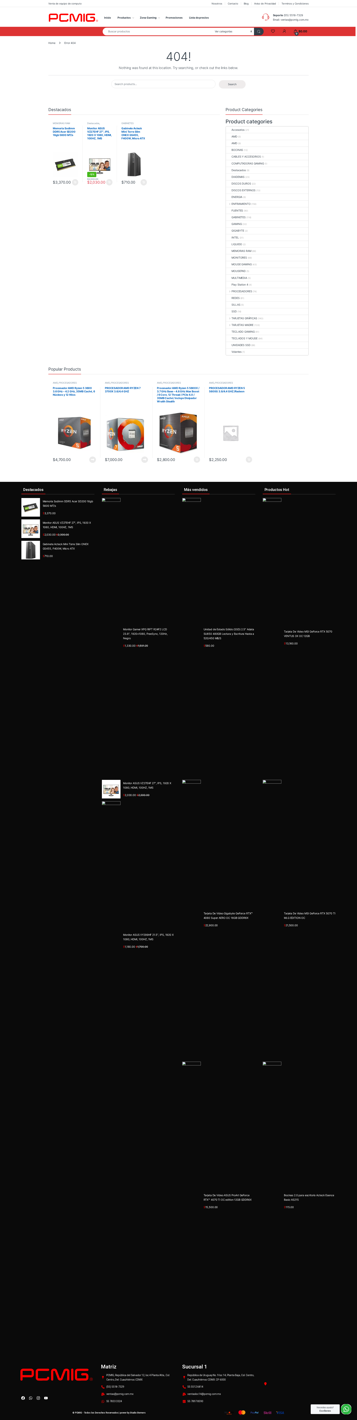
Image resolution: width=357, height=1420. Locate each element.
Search (232, 84)
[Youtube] (46, 1398)
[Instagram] (38, 1398)
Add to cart (75, 182)
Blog (246, 3)
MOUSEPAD (238, 271)
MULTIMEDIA (239, 277)
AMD (234, 136)
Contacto (233, 3)
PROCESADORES (241, 291)
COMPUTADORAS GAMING (247, 163)
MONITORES (239, 257)
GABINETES (127, 123)
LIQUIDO (236, 244)
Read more (92, 460)
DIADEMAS (238, 176)
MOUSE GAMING (241, 264)
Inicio (107, 17)
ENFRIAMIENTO (240, 203)
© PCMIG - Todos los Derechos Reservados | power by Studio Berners (109, 1412)
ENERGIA (236, 196)
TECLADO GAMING (243, 331)
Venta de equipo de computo (64, 3)
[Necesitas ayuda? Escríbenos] (346, 1409)
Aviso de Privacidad (265, 3)
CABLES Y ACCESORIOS (246, 156)
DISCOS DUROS (241, 183)
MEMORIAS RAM (61, 123)
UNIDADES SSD (240, 345)
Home (51, 42)
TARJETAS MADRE (242, 324)
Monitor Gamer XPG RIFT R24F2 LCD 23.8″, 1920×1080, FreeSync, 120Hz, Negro (145, 634)
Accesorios (238, 129)
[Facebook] (23, 1398)
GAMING (236, 223)
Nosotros (217, 3)
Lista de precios (199, 17)
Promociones (174, 17)
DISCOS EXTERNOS (243, 190)
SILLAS (235, 304)
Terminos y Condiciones (295, 3)
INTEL (235, 237)
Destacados (93, 123)
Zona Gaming (148, 17)
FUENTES (237, 210)
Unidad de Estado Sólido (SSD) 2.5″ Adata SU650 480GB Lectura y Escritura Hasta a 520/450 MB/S (229, 634)
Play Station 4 (239, 284)
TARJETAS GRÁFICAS (244, 318)
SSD (234, 311)
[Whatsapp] (30, 1398)
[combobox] (158, 31)
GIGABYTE (237, 230)
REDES (235, 298)
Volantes (236, 351)
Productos (124, 17)
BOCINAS (237, 149)
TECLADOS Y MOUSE (244, 338)
